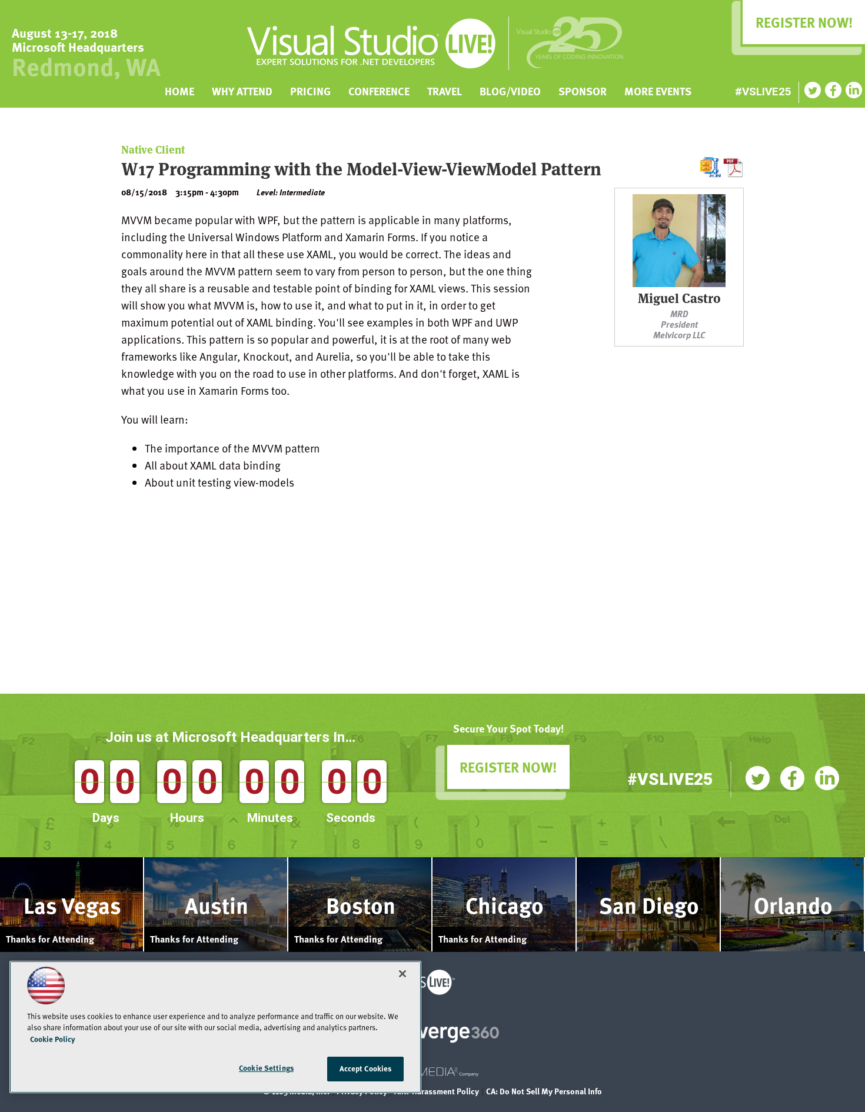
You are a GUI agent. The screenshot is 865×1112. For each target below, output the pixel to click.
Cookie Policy (52, 1039)
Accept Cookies (366, 1068)
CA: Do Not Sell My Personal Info (544, 1091)
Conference (379, 90)
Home (179, 90)
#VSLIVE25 (763, 91)
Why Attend (242, 90)
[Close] (402, 974)
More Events (657, 90)
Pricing (310, 90)
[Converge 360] (432, 1034)
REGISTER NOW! (508, 767)
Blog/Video (510, 90)
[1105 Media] (432, 1075)
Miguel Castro (679, 299)
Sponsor (582, 90)
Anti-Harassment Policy (436, 1091)
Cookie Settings (266, 1068)
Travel (444, 90)
